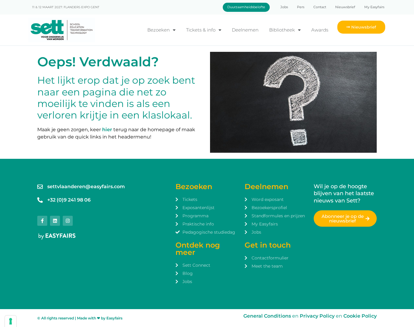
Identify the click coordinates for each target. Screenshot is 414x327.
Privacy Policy (318, 316)
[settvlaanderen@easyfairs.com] (40, 186)
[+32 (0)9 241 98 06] (40, 200)
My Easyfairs (374, 7)
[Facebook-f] (42, 221)
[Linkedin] (55, 221)
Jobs (284, 7)
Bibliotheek (282, 30)
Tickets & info (200, 30)
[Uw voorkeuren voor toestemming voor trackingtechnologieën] (10, 321)
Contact (319, 7)
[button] (361, 27)
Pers (300, 7)
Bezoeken (158, 30)
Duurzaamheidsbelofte (246, 7)
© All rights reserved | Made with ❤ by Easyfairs (79, 318)
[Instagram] (68, 221)
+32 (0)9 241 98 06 (69, 200)
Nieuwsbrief (345, 7)
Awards (319, 30)
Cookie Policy (360, 316)
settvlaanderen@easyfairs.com (86, 186)
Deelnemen (245, 30)
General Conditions (267, 316)
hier (107, 129)
